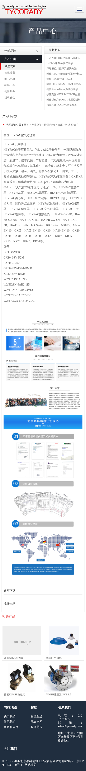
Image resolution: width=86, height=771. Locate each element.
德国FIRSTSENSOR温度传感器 (64, 84)
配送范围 (36, 727)
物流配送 (36, 716)
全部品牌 (10, 50)
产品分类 (37, 124)
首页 (26, 124)
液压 (60, 124)
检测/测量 (9, 72)
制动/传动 (9, 97)
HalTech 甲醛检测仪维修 (60, 63)
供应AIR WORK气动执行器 (62, 104)
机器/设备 (9, 91)
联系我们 (9, 721)
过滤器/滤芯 (71, 124)
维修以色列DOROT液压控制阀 (63, 99)
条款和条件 (11, 727)
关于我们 (9, 716)
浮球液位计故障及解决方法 (62, 68)
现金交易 (36, 721)
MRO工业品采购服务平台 (24, 9)
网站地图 (30, 764)
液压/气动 (10, 66)
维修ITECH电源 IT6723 (59, 78)
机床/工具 (9, 85)
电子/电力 (9, 78)
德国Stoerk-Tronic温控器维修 (62, 89)
